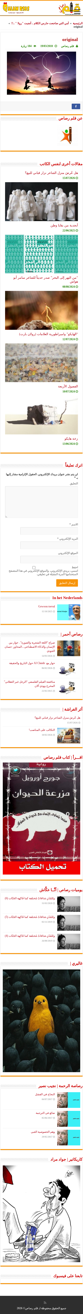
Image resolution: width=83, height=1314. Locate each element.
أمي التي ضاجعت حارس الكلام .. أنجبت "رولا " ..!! (40, 23)
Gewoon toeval (46, 606)
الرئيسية (78, 23)
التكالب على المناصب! (42, 730)
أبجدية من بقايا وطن (64, 225)
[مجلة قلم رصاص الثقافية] (41, 8)
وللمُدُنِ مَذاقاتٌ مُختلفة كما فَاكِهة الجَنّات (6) (30, 898)
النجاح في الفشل (45, 1094)
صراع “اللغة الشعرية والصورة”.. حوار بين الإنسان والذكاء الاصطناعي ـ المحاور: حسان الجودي (30, 647)
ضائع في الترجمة (45, 1113)
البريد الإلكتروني (67, 538)
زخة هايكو (71, 438)
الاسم (73, 524)
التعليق (74, 483)
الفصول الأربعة (68, 386)
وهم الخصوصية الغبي (43, 1131)
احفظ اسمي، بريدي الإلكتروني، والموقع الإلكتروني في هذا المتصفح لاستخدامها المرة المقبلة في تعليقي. (43, 571)
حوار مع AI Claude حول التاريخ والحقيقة (32, 663)
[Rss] (45, 1302)
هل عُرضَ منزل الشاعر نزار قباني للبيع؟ (51, 173)
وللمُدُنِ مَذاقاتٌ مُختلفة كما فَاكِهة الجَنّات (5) (30, 917)
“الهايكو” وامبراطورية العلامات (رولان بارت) (48, 334)
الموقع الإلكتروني (68, 553)
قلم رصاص (67, 46)
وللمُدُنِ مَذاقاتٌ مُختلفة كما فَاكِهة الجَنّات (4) (30, 935)
